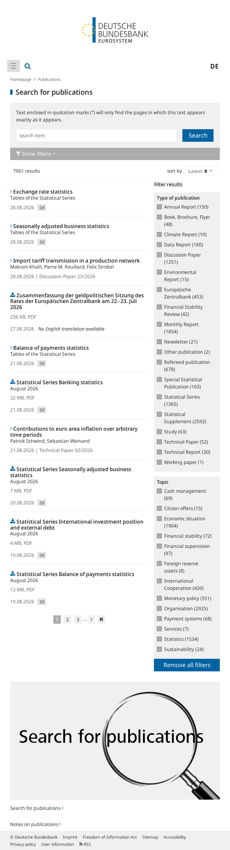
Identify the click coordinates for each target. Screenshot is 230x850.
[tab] (115, 154)
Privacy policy (23, 844)
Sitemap (150, 837)
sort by (174, 171)
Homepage (20, 79)
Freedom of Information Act (110, 837)
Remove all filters (187, 665)
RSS (87, 844)
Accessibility (175, 837)
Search (198, 135)
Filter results (168, 184)
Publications (49, 79)
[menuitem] (13, 66)
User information (57, 844)
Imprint (70, 837)
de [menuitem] (214, 65)
